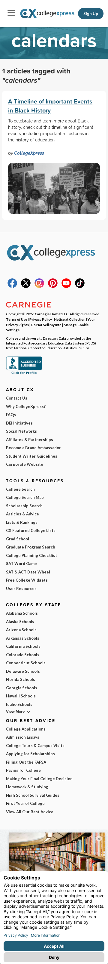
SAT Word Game (21, 563)
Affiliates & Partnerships (29, 439)
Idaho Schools (19, 704)
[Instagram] (39, 286)
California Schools (23, 646)
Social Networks (21, 431)
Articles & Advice (22, 513)
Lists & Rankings (22, 522)
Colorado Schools (22, 654)
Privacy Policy (40, 319)
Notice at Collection (70, 319)
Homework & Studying (27, 786)
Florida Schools (20, 679)
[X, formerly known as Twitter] (26, 286)
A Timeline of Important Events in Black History (50, 106)
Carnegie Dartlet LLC (51, 314)
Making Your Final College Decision (39, 778)
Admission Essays (22, 737)
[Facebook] (12, 286)
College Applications (26, 729)
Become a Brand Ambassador (33, 447)
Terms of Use (16, 319)
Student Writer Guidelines (31, 456)
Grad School (17, 538)
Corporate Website (24, 464)
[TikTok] (80, 286)
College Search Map (25, 497)
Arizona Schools (21, 629)
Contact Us (16, 398)
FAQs (11, 414)
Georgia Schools (21, 687)
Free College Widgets (27, 580)
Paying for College (23, 770)
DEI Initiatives (19, 423)
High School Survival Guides (32, 795)
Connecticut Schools (26, 662)
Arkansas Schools (22, 638)
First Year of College (25, 803)
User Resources (21, 588)
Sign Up (90, 13)
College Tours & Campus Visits (35, 745)
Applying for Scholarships (30, 753)
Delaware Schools (23, 671)
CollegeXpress (29, 153)
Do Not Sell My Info (46, 325)
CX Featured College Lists (31, 530)
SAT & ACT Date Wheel (28, 572)
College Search (20, 489)
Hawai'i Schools (21, 696)
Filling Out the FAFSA (26, 762)
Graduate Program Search (30, 547)
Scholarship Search (24, 505)
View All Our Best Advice (29, 811)
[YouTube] (66, 286)
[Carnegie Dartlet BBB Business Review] (24, 373)
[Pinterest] (52, 286)
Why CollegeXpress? (26, 406)
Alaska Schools (20, 621)
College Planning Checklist (31, 555)
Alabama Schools (22, 613)
